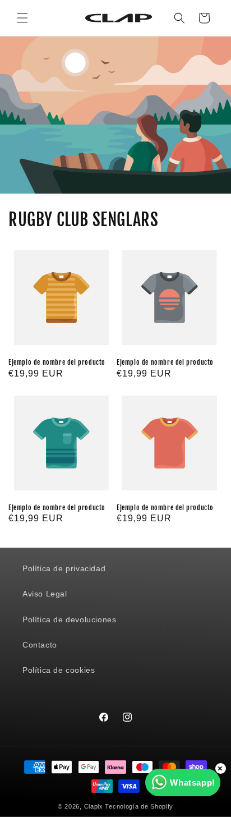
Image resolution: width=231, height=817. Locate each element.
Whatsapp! (192, 782)
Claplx (93, 806)
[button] (22, 18)
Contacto (39, 644)
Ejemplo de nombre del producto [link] (56, 362)
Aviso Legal (44, 593)
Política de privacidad (63, 568)
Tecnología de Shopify (139, 806)
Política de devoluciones (69, 619)
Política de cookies (58, 669)
